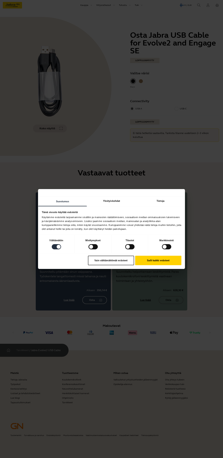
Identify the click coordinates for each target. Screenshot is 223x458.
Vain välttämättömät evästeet (110, 260)
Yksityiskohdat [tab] (111, 200)
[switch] (93, 246)
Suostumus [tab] (62, 201)
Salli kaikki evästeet (158, 260)
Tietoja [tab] (160, 200)
